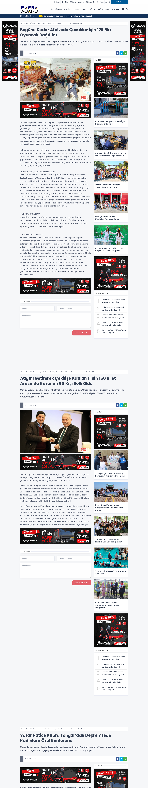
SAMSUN (33, 372)
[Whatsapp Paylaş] (125, 53)
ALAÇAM (115, 9)
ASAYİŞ (67, 9)
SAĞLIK (100, 9)
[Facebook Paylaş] (117, 53)
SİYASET (85, 9)
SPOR (107, 9)
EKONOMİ (75, 9)
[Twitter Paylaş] (121, 53)
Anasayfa (24, 23)
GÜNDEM (58, 9)
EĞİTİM (92, 9)
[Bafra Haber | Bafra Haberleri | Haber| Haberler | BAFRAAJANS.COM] (30, 9)
